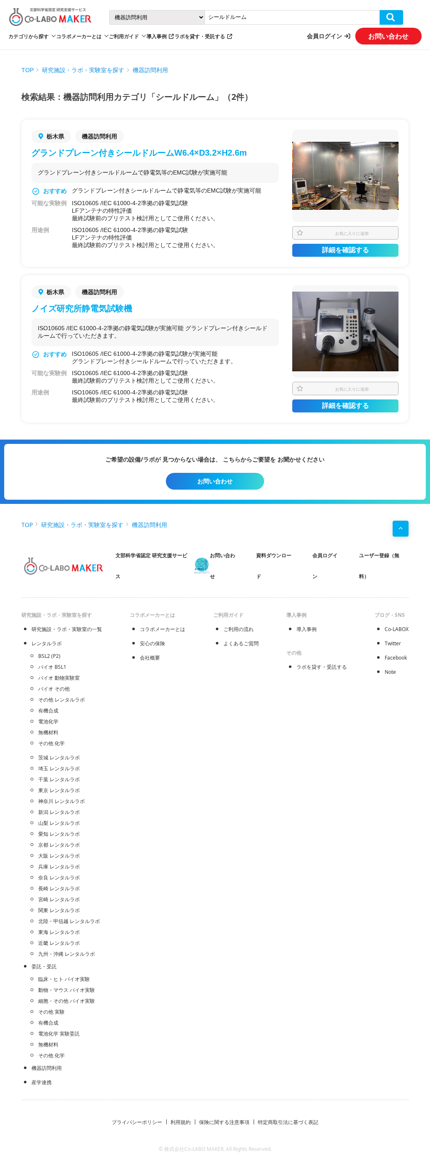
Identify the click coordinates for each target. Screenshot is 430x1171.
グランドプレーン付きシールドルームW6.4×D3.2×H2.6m (139, 152)
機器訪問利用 (150, 70)
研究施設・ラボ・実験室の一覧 (66, 629)
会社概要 (150, 657)
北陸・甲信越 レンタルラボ (69, 921)
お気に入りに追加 (352, 233)
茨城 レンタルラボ (59, 757)
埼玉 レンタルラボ (59, 768)
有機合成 (48, 710)
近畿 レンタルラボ (59, 943)
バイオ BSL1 (52, 666)
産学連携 (41, 1082)
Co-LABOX (397, 629)
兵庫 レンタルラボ (59, 866)
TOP (27, 70)
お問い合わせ (388, 36)
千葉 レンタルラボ (59, 779)
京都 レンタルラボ (59, 844)
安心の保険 (152, 643)
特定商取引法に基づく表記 (288, 1122)
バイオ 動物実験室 (59, 677)
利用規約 (180, 1122)
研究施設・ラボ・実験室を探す (83, 70)
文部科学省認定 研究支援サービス (151, 566)
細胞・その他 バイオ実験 (66, 1000)
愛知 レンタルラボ (59, 833)
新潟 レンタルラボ (59, 812)
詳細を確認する (345, 249)
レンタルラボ (46, 643)
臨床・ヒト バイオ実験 (64, 979)
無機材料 (48, 732)
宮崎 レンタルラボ (59, 899)
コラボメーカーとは (162, 629)
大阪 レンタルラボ (59, 855)
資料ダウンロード (273, 566)
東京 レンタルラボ (59, 790)
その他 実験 (51, 1011)
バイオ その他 (54, 688)
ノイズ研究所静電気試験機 (81, 308)
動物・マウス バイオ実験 (66, 990)
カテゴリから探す (28, 36)
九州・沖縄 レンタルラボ (66, 953)
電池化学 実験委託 (59, 1033)
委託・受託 (44, 966)
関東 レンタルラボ (59, 910)
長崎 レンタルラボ (59, 888)
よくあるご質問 (241, 643)
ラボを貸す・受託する (200, 36)
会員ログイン (324, 36)
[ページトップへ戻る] (401, 529)
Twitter (393, 643)
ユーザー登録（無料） (379, 566)
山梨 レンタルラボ (59, 823)
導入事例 (157, 36)
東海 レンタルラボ (59, 932)
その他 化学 (51, 743)
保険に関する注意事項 (224, 1122)
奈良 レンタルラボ (59, 877)
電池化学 (48, 721)
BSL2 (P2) (49, 656)
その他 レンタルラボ (61, 699)
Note (390, 671)
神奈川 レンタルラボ (61, 801)
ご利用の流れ (238, 629)
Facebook (396, 657)
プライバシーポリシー (137, 1122)
